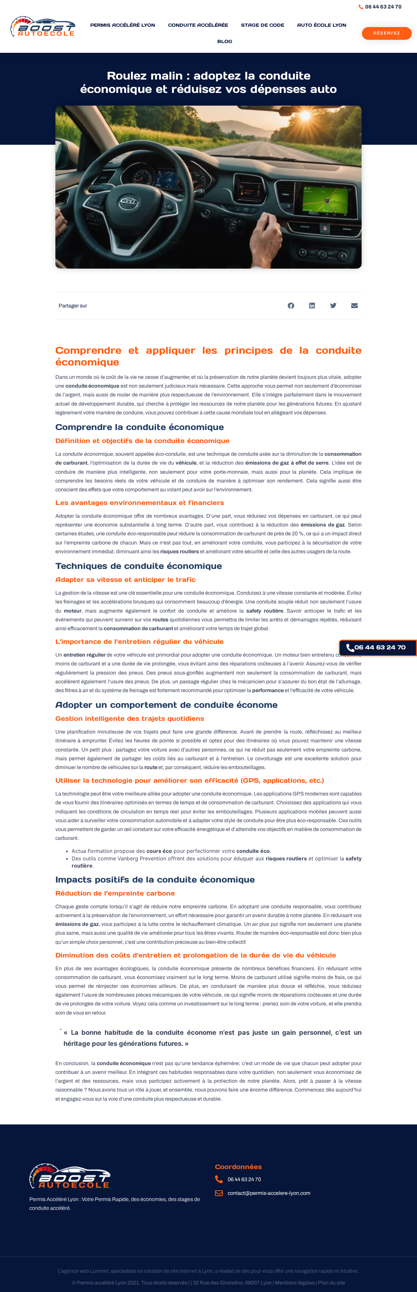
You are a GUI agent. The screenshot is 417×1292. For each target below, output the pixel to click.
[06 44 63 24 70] (350, 648)
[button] (290, 305)
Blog (224, 41)
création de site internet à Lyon (178, 1271)
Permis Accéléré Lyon (122, 25)
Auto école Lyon (321, 25)
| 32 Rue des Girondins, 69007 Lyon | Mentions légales (253, 1282)
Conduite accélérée (198, 25)
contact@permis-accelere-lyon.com (269, 1193)
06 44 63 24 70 (380, 647)
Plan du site (331, 1282)
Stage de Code (262, 25)
